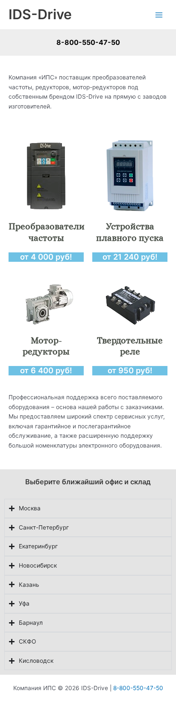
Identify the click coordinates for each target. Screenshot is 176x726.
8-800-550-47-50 (88, 42)
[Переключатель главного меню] (159, 14)
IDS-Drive (40, 14)
